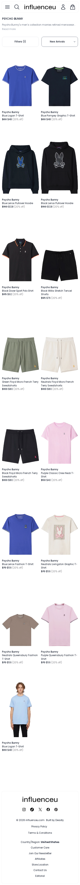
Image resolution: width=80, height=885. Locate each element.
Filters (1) (20, 41)
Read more (9, 29)
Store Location (40, 864)
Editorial (40, 876)
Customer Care (40, 847)
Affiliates (40, 859)
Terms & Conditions (40, 833)
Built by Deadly (55, 820)
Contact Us (40, 870)
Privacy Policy (39, 826)
